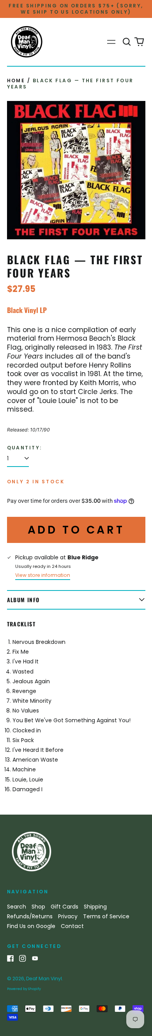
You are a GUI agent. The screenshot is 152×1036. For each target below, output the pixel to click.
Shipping (95, 906)
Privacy (68, 916)
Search (16, 906)
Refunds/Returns (30, 916)
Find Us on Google (31, 926)
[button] (127, 42)
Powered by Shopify (24, 988)
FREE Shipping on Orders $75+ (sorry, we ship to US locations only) (76, 8)
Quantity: (24, 448)
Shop (38, 906)
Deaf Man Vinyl (44, 978)
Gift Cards (64, 906)
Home (16, 80)
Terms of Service (106, 916)
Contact (72, 926)
